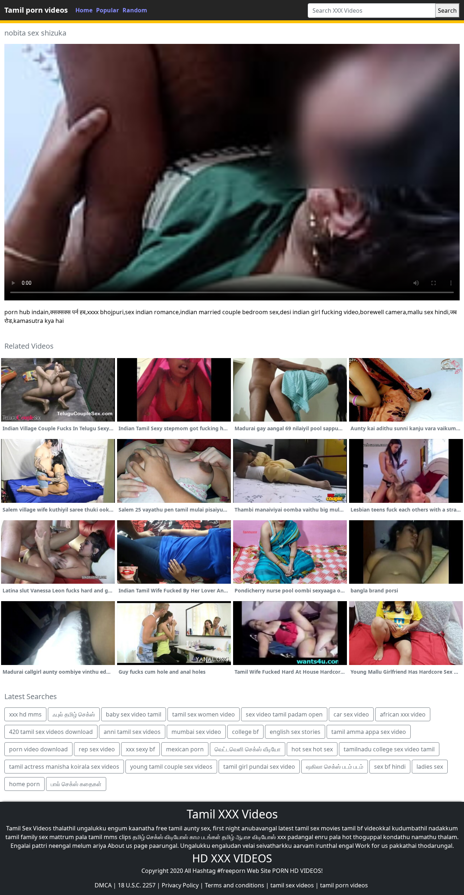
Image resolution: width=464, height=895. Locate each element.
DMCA (103, 885)
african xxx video (403, 714)
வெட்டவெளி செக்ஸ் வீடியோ (248, 749)
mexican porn (185, 749)
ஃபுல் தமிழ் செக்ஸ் (74, 714)
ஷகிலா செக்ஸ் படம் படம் (334, 767)
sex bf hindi (390, 767)
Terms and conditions (234, 885)
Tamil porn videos (36, 10)
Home (83, 10)
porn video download (38, 749)
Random (135, 10)
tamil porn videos (344, 885)
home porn (24, 784)
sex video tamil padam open (284, 714)
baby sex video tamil (133, 714)
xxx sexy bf (140, 749)
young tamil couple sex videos (171, 767)
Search (447, 11)
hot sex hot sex (312, 749)
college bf (245, 732)
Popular (107, 10)
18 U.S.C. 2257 (137, 885)
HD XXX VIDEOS (232, 858)
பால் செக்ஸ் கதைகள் (76, 784)
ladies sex (430, 767)
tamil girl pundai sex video (259, 767)
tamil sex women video (203, 714)
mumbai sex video (196, 732)
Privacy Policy (180, 885)
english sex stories (295, 732)
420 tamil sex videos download (51, 732)
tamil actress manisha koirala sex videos (64, 767)
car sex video (351, 714)
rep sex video (97, 749)
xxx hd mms (25, 714)
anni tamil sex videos (132, 732)
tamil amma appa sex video (368, 732)
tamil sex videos (292, 885)
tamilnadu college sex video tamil (389, 749)
